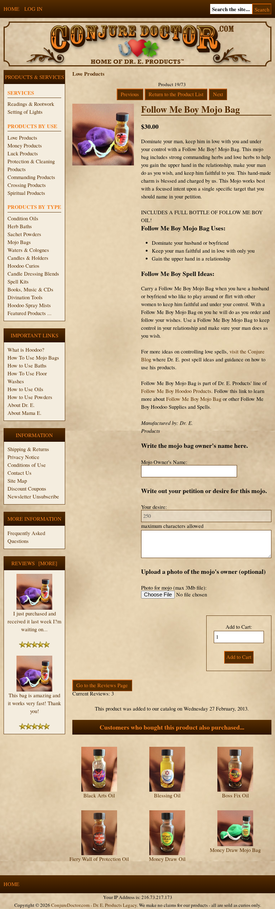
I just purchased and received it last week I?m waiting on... (34, 621)
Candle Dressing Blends (33, 273)
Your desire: (154, 506)
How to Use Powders (30, 397)
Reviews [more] (34, 563)
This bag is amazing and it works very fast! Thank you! (34, 703)
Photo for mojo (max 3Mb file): (174, 587)
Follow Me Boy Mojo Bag (193, 398)
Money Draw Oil (167, 859)
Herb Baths (20, 226)
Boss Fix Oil (235, 795)
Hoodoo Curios (23, 265)
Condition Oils (23, 218)
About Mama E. (25, 412)
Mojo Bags (19, 242)
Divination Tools (25, 297)
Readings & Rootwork (31, 103)
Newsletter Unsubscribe (33, 496)
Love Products (22, 137)
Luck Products (23, 153)
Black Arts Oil (99, 795)
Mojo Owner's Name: (164, 462)
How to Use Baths (27, 365)
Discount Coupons (27, 488)
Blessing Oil (167, 795)
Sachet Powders (24, 234)
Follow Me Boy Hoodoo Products (176, 391)
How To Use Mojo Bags (33, 357)
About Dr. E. (21, 405)
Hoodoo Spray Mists (29, 305)
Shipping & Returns (28, 449)
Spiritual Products (26, 192)
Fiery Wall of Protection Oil (99, 859)
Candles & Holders (28, 257)
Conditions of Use (27, 464)
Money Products (25, 145)
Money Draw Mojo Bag (235, 850)
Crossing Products (27, 185)
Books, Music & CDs (30, 289)
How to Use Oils (25, 389)
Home (11, 8)
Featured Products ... (30, 313)
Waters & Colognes (28, 250)
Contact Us (20, 472)
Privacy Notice (23, 457)
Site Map (17, 480)
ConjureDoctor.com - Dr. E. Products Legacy (94, 905)
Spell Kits (18, 281)
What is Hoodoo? (26, 349)
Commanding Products (31, 177)
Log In (33, 8)
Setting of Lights (25, 111)
